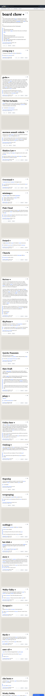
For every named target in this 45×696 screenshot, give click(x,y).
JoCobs (7, 536)
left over (7, 609)
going (9, 245)
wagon (12, 134)
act (4, 497)
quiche (8, 358)
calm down (23, 245)
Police (3, 447)
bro (13, 107)
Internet (20, 8)
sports (7, 639)
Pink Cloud (3, 218)
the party (16, 611)
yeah (22, 597)
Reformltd (7, 159)
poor (12, 325)
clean (12, 30)
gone (9, 291)
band (17, 91)
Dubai (16, 156)
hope (5, 455)
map (4, 195)
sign (3, 651)
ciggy (16, 565)
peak (26, 356)
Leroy (4, 184)
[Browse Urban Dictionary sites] (4, 6)
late (15, 53)
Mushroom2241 (10, 360)
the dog (7, 57)
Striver (3, 315)
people (22, 651)
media (13, 356)
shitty (4, 398)
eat (24, 21)
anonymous (6, 247)
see (8, 641)
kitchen (7, 566)
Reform (13, 153)
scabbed (4, 527)
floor (5, 612)
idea (26, 184)
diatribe (7, 687)
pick (6, 529)
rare (18, 482)
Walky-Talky (4, 599)
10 (4, 484)
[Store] (41, 6)
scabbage (3, 536)
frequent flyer (20, 324)
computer (18, 21)
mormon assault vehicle (5, 142)
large (3, 545)
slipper (20, 255)
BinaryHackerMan (9, 42)
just (7, 55)
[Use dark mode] (43, 6)
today (15, 641)
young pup (3, 57)
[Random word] (38, 6)
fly (22, 328)
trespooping (4, 502)
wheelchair (8, 595)
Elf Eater (7, 187)
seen (24, 481)
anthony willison (7, 569)
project (13, 609)
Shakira (20, 156)
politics (8, 303)
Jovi (6, 682)
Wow (4, 641)
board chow (4, 42)
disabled (12, 593)
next (17, 497)
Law (9, 153)
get (11, 245)
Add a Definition (36, 8)
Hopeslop (3, 486)
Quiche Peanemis (4, 360)
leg (18, 534)
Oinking (3, 458)
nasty (21, 499)
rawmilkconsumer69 (8, 486)
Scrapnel (3, 614)
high (13, 429)
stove (3, 569)
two (18, 651)
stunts (12, 400)
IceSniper (7, 614)
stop (10, 499)
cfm (8, 685)
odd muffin (8, 599)
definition (4, 593)
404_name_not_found (9, 330)
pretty (11, 215)
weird (22, 104)
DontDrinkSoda (7, 458)
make (20, 243)
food (8, 39)
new (18, 210)
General (4, 567)
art (11, 609)
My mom (4, 257)
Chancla (3, 259)
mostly (8, 195)
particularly (11, 527)
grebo (3, 95)
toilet (12, 497)
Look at (4, 685)
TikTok (3, 103)
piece (15, 356)
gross (21, 531)
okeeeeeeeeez (7, 658)
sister (18, 184)
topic (9, 182)
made (7, 611)
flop (24, 255)
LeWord (7, 202)
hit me (7, 257)
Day (21, 139)
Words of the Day (3, 8)
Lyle (8, 434)
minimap (3, 202)
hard (17, 325)
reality (5, 212)
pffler (6, 390)
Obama (7, 312)
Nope (7, 435)
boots (8, 681)
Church (16, 139)
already (21, 380)
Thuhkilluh (6, 643)
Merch (14, 45)
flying (18, 255)
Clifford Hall (6, 551)
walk (23, 592)
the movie (15, 358)
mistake (4, 154)
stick (4, 32)
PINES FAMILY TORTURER (11, 109)
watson (6, 402)
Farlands (11, 107)
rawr (19, 654)
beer (5, 425)
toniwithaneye (8, 218)
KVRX (10, 142)
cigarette (14, 559)
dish (12, 549)
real (10, 371)
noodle (8, 549)
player (15, 197)
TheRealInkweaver (9, 502)
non (13, 447)
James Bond (9, 400)
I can (4, 400)
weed (20, 455)
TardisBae (6, 259)
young (10, 55)
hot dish (3, 551)
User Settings (42, 8)
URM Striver (6, 315)
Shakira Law (4, 159)
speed (8, 448)
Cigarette (4, 559)
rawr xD (3, 658)
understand (5, 182)
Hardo (3, 643)
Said (24, 104)
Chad (12, 379)
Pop (9, 82)
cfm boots (3, 687)
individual (7, 243)
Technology (15, 8)
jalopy (3, 402)
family (10, 135)
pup (11, 55)
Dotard (3, 247)
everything (17, 195)
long (12, 243)
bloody (14, 93)
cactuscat (6, 95)
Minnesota (4, 544)
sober (11, 211)
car (5, 398)
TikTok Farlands (4, 109)
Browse (8, 8)
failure (16, 293)
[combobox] (24, 6)
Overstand (3, 187)
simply (15, 549)
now (12, 93)
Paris (16, 327)
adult (11, 53)
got (22, 307)
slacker (3, 285)
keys (15, 18)
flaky (17, 527)
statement (12, 182)
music (11, 81)
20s (20, 53)
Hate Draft (3, 390)
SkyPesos (3, 330)
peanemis (11, 358)
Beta (25, 289)
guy (6, 215)
